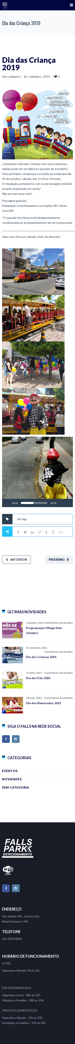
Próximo (57, 559)
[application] (37, 472)
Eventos (10, 771)
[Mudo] (61, 503)
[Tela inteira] (67, 503)
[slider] (34, 503)
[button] (37, 472)
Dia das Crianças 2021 (41, 657)
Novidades (12, 779)
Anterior (18, 559)
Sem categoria (10, 76)
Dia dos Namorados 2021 (43, 703)
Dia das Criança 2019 (29, 63)
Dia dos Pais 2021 (38, 678)
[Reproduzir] (7, 503)
